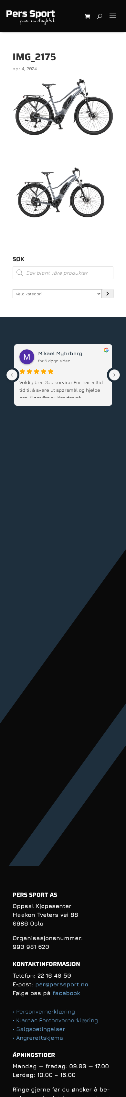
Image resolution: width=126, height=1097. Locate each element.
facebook (66, 993)
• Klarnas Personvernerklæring (55, 1020)
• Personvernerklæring (44, 1011)
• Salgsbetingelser (39, 1029)
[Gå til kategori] (107, 293)
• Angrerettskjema (38, 1037)
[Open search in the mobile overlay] (63, 272)
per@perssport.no (61, 984)
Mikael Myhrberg (60, 353)
